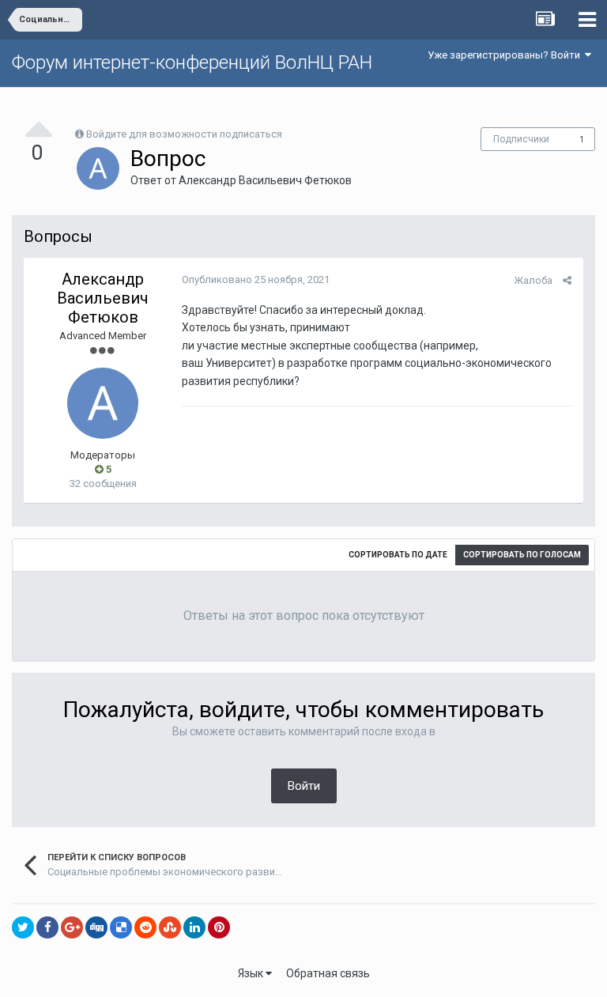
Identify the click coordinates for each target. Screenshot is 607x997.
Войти (304, 786)
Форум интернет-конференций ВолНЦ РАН (192, 62)
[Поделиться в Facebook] (47, 927)
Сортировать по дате (398, 554)
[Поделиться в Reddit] (145, 927)
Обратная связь (328, 973)
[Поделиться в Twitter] (23, 927)
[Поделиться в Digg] (96, 927)
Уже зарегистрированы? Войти (506, 55)
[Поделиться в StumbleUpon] (170, 927)
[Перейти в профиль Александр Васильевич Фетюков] (98, 168)
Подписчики (521, 139)
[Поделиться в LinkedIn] (194, 927)
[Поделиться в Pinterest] (219, 927)
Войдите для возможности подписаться (184, 134)
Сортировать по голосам (522, 554)
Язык (252, 973)
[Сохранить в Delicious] (121, 927)
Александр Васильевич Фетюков (265, 180)
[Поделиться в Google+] (72, 927)
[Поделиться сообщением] (567, 280)
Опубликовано (256, 279)
